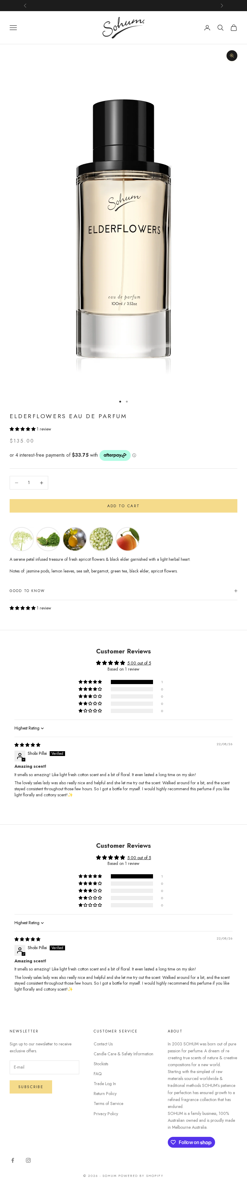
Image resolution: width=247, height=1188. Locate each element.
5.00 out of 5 (139, 663)
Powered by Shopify (141, 1175)
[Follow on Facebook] (13, 1160)
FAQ (98, 1074)
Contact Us (103, 1044)
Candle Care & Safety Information (123, 1054)
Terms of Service (108, 1103)
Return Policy (105, 1094)
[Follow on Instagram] (28, 1160)
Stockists (101, 1064)
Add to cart (123, 506)
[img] (27, 745)
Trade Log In (105, 1084)
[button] (23, 429)
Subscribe (30, 1087)
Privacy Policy (106, 1114)
